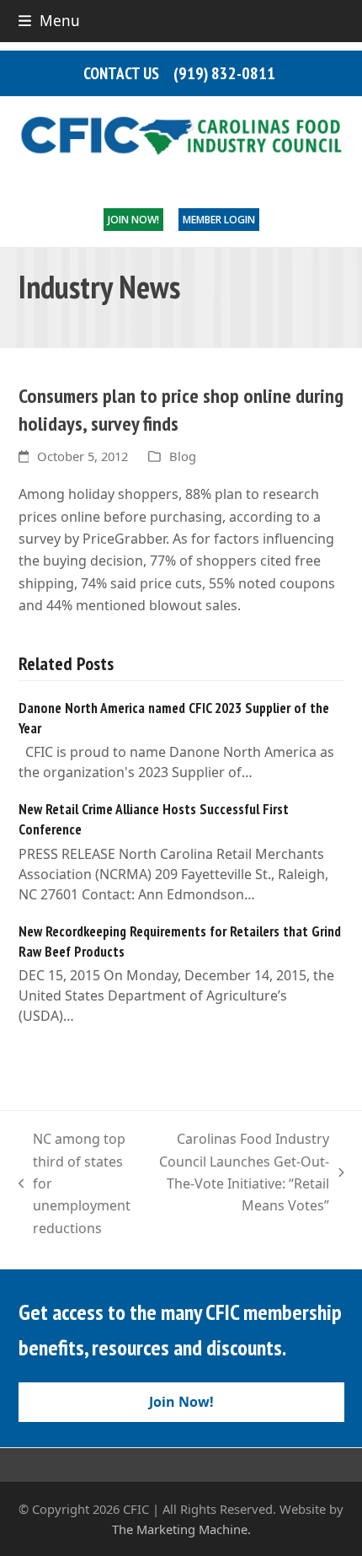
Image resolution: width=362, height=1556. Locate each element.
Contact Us (121, 73)
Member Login (219, 219)
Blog (182, 456)
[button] (49, 20)
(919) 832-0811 (224, 73)
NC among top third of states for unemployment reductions (75, 1183)
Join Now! (133, 219)
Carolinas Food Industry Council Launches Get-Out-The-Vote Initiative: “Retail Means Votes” (244, 1172)
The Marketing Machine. (181, 1529)
